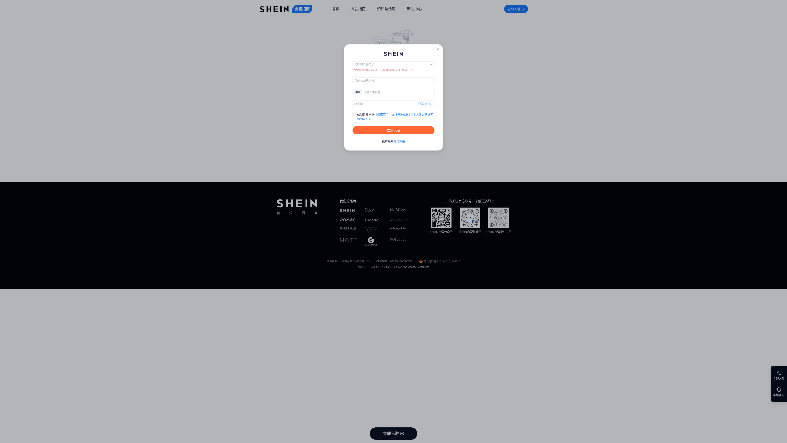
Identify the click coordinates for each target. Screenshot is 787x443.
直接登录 (399, 141)
